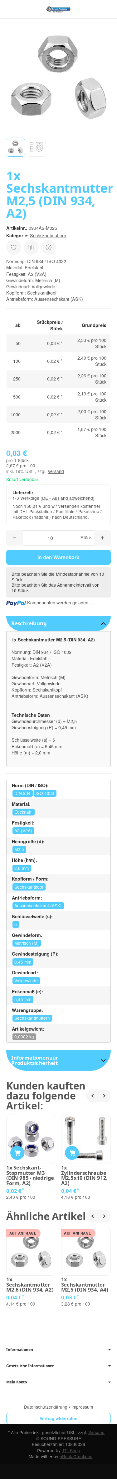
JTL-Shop (71, 1450)
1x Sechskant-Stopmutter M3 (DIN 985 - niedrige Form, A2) (30, 1175)
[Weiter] (104, 1095)
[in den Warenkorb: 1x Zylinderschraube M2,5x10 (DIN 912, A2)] (72, 1153)
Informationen (19, 1350)
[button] (15, 147)
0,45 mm (22, 962)
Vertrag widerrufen (58, 1418)
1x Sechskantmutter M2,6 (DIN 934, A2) (29, 1284)
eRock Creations (76, 1456)
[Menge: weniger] (14, 538)
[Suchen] (24, 9)
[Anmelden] (94, 9)
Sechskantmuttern (48, 235)
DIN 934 (22, 793)
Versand (56, 471)
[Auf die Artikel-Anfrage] (13, 247)
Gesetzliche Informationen (30, 1366)
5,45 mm (22, 999)
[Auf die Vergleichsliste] (31, 247)
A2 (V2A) (23, 830)
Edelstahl (23, 812)
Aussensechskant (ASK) (38, 905)
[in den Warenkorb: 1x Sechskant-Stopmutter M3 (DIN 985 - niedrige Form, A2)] (17, 1153)
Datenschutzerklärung (46, 1407)
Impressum (82, 1407)
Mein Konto (16, 1382)
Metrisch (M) (26, 943)
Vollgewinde (26, 980)
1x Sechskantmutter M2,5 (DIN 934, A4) (84, 1284)
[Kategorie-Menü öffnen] (10, 8)
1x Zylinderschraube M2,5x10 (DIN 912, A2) (84, 1175)
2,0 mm (21, 868)
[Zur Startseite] (58, 9)
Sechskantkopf (28, 887)
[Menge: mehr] (102, 538)
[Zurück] (92, 1095)
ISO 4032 (45, 793)
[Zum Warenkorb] (106, 9)
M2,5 (19, 849)
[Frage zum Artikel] (48, 247)
